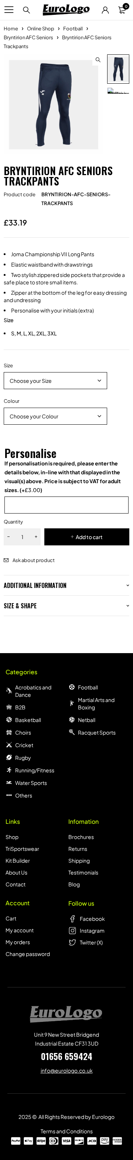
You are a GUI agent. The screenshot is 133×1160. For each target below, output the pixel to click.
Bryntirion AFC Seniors (28, 37)
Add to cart (89, 537)
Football (73, 28)
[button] (97, 60)
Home (11, 28)
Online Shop (40, 28)
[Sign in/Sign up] (105, 10)
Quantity (13, 522)
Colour (11, 401)
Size (8, 365)
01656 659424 (66, 1056)
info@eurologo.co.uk (67, 1070)
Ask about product (34, 560)
